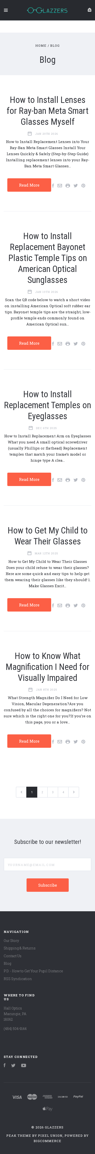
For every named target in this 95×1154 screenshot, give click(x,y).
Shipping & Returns (20, 948)
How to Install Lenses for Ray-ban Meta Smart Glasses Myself (47, 111)
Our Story (11, 940)
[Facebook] (5, 1066)
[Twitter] (13, 1066)
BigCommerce (47, 1141)
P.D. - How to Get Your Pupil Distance (33, 971)
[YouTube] (23, 1066)
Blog (7, 963)
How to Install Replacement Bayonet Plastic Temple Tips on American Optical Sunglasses (47, 258)
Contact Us (12, 956)
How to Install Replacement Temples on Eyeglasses (47, 405)
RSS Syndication (18, 978)
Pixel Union (50, 1135)
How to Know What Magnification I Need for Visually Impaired (47, 667)
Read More (29, 185)
